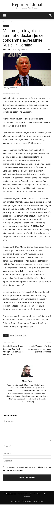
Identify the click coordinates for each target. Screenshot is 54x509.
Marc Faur (6, 50)
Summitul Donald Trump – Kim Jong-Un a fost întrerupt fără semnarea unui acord (14, 350)
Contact (37, 494)
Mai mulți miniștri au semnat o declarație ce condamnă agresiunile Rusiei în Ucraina (23, 38)
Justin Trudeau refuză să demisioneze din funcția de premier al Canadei (39, 349)
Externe (12, 22)
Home (5, 22)
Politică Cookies (10, 494)
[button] (4, 15)
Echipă (45, 494)
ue (25, 335)
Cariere (27, 496)
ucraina (19, 335)
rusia (12, 335)
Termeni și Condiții (25, 494)
